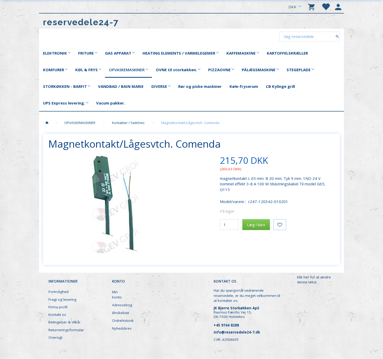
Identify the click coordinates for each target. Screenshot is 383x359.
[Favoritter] (325, 6)
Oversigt (55, 337)
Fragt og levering (62, 299)
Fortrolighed (58, 291)
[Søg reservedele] (337, 36)
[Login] (338, 6)
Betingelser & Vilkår (64, 322)
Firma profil (57, 307)
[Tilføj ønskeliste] (280, 224)
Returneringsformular (66, 330)
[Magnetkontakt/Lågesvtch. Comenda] (114, 203)
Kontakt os (57, 314)
